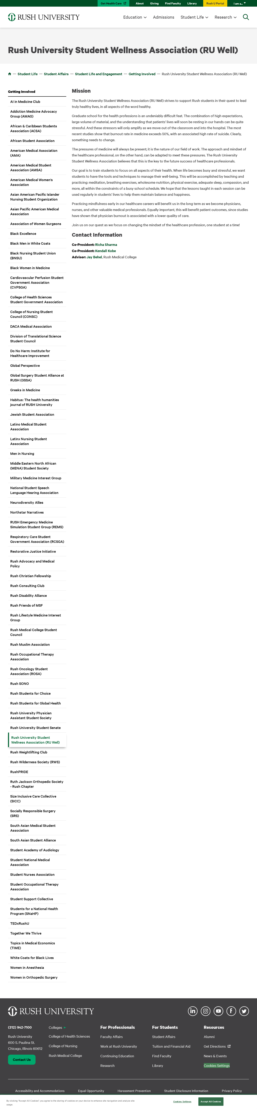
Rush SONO (19, 683)
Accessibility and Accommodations (39, 1090)
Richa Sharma (106, 244)
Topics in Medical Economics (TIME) (32, 945)
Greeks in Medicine (25, 389)
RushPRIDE (19, 771)
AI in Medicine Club (25, 101)
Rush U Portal (215, 3)
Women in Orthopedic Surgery (34, 977)
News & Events (215, 1055)
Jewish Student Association (32, 414)
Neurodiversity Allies (26, 502)
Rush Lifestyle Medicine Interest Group (35, 617)
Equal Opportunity (91, 1090)
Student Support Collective (31, 898)
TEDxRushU (19, 923)
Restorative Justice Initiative (33, 551)
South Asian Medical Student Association (33, 827)
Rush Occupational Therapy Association (32, 656)
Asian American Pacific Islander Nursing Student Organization (34, 196)
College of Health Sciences (69, 1036)
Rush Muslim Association (30, 644)
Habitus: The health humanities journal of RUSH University (34, 402)
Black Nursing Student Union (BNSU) (33, 255)
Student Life (192, 17)
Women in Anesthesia (27, 967)
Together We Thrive (25, 933)
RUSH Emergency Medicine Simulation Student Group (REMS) (36, 524)
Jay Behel (94, 256)
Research (223, 17)
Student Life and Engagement (98, 74)
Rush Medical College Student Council (33, 632)
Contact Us (22, 1059)
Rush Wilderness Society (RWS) (35, 761)
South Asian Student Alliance (33, 840)
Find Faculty (173, 3)
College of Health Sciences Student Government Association (36, 299)
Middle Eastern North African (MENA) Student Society (33, 465)
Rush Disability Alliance (28, 595)
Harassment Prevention (134, 1090)
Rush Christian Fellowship (30, 575)
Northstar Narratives (27, 512)
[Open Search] (246, 17)
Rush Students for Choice (30, 693)
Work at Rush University (118, 1046)
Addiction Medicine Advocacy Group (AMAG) (33, 113)
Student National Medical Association (30, 862)
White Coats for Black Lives (32, 957)
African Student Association (32, 140)
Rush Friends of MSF (26, 605)
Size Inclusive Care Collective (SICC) (33, 798)
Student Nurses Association (32, 874)
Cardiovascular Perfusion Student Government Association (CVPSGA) (37, 282)
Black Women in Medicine (30, 267)
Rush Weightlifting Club (28, 752)
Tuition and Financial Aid (171, 1046)
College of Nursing (63, 1045)
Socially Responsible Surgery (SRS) (33, 813)
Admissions (163, 17)
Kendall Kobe (105, 250)
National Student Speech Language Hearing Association (34, 490)
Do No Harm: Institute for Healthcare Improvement (30, 353)
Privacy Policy (232, 1090)
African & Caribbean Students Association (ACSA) (33, 128)
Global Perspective (25, 365)
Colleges (55, 1027)
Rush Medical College (65, 1055)
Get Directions (215, 1046)
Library (192, 3)
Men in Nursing (22, 453)
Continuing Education (117, 1055)
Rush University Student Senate (35, 727)
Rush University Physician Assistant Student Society (31, 715)
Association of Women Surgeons (35, 223)
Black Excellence (23, 233)
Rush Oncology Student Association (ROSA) (29, 671)
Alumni (209, 1036)
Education (132, 17)
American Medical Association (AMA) (33, 152)
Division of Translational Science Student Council (35, 338)
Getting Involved (142, 74)
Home (9, 74)
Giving (154, 3)
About (140, 3)
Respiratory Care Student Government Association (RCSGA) (37, 539)
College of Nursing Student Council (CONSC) (31, 314)
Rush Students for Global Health (35, 703)
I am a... (238, 3)
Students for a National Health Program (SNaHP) (34, 911)
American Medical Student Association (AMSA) (30, 167)
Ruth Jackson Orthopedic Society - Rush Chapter (36, 784)
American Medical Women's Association (31, 182)
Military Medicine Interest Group (35, 477)
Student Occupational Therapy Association (34, 886)
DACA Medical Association (31, 326)
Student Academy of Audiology (34, 849)
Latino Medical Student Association (28, 426)
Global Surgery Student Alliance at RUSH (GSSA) (37, 377)
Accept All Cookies (211, 1101)
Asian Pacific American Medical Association (34, 211)
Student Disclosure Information (186, 1090)
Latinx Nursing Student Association (28, 441)
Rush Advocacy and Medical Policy (32, 563)
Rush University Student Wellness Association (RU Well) (35, 739)
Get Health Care (111, 3)
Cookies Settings (182, 1101)
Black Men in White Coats (30, 243)
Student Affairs (56, 74)
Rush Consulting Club (27, 585)
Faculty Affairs (111, 1036)
